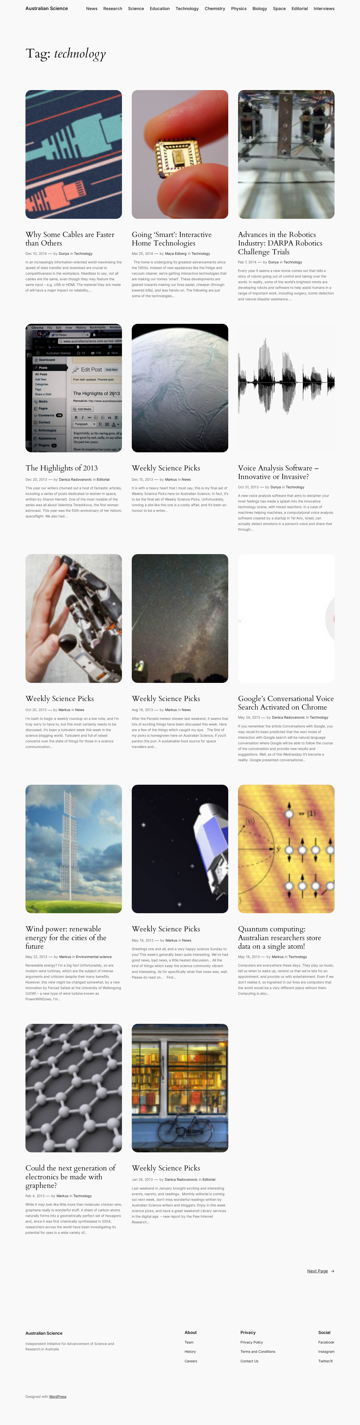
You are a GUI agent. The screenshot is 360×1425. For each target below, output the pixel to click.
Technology (83, 253)
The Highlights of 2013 (61, 468)
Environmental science (94, 957)
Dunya (64, 253)
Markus (171, 479)
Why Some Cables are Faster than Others (69, 239)
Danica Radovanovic (75, 479)
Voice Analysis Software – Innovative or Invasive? (278, 472)
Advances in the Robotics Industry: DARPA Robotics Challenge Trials (280, 244)
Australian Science (46, 8)
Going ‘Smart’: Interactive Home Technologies (172, 239)
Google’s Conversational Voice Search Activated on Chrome (286, 703)
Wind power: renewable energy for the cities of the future (66, 938)
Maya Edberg (176, 253)
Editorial (103, 479)
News (186, 479)
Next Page (321, 1271)
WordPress (57, 1396)
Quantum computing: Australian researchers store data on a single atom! (279, 938)
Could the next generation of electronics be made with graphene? (70, 1177)
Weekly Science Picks (166, 468)
